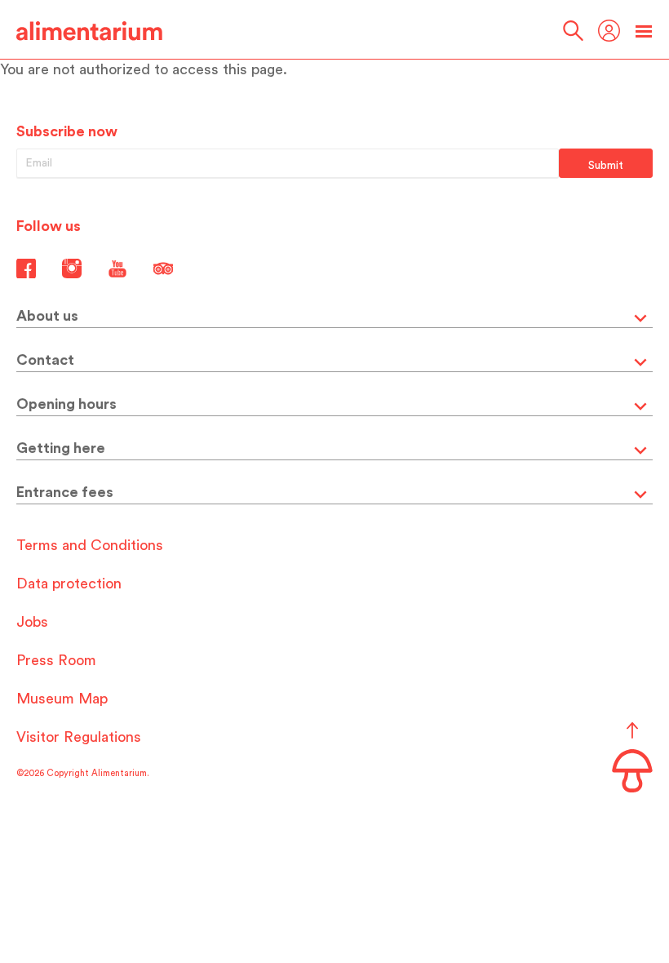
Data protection (69, 583)
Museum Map (62, 698)
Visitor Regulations (78, 737)
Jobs (32, 622)
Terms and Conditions (89, 545)
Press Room (56, 660)
